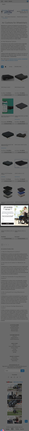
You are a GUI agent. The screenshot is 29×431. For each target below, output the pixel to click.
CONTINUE (7, 223)
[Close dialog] (27, 206)
